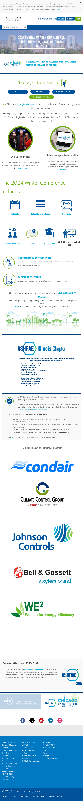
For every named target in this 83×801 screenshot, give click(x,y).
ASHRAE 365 (61, 19)
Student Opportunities (10, 763)
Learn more (23, 168)
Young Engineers (8, 761)
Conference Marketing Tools (34, 257)
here (13, 437)
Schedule (15, 214)
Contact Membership (50, 758)
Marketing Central (8, 771)
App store (28, 669)
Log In (78, 19)
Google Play (39, 669)
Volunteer (45, 19)
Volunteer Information (9, 750)
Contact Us (6, 796)
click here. (59, 9)
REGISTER (18, 92)
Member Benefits (49, 748)
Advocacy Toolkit (28, 748)
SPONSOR (52, 65)
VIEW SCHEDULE (40, 92)
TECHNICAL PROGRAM (52, 62)
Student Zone (49, 243)
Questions (66, 214)
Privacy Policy (34, 796)
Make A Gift (52, 19)
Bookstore (70, 19)
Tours (32, 243)
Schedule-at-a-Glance (40, 214)
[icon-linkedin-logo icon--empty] (51, 720)
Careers (43, 796)
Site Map (59, 796)
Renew (45, 753)
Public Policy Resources (31, 761)
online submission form (39, 410)
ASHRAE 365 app (24, 410)
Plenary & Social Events (12, 243)
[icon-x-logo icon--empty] (32, 720)
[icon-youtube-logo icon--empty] (41, 720)
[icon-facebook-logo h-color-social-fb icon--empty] (23, 720)
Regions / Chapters (9, 745)
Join (39, 19)
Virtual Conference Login (63, 92)
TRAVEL (41, 65)
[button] (80, 3)
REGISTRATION (33, 62)
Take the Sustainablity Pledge (41, 97)
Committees (6, 748)
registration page (28, 104)
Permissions (15, 796)
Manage (46, 756)
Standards (5, 756)
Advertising (51, 796)
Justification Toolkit (29, 276)
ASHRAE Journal (8, 758)
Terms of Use (24, 796)
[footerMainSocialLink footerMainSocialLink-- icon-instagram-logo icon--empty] (60, 720)
